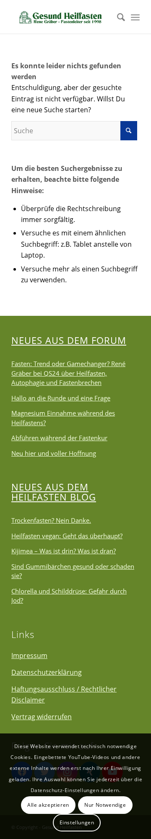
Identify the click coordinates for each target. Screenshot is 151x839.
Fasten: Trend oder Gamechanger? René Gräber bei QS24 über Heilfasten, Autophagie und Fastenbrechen (68, 373)
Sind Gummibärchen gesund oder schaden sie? (72, 571)
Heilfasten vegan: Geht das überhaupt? (66, 536)
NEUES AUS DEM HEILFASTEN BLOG (53, 492)
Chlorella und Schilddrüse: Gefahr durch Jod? (69, 596)
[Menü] (135, 17)
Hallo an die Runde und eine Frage (60, 398)
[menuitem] (117, 17)
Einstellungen (77, 822)
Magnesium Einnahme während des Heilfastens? (63, 418)
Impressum (29, 655)
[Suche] (117, 17)
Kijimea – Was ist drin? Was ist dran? (63, 551)
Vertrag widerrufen (41, 716)
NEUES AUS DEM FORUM (68, 340)
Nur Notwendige (105, 804)
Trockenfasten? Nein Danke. (51, 520)
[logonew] (62, 17)
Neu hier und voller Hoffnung (53, 453)
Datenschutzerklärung (46, 672)
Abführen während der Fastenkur (59, 438)
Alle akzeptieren (48, 804)
